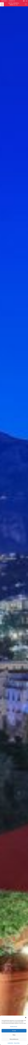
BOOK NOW (2, 4)
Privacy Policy (17, 1043)
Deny (14, 1035)
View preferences (14, 1039)
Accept (14, 1030)
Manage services (13, 1026)
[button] (25, 1017)
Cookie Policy (10, 1043)
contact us (12, 0)
